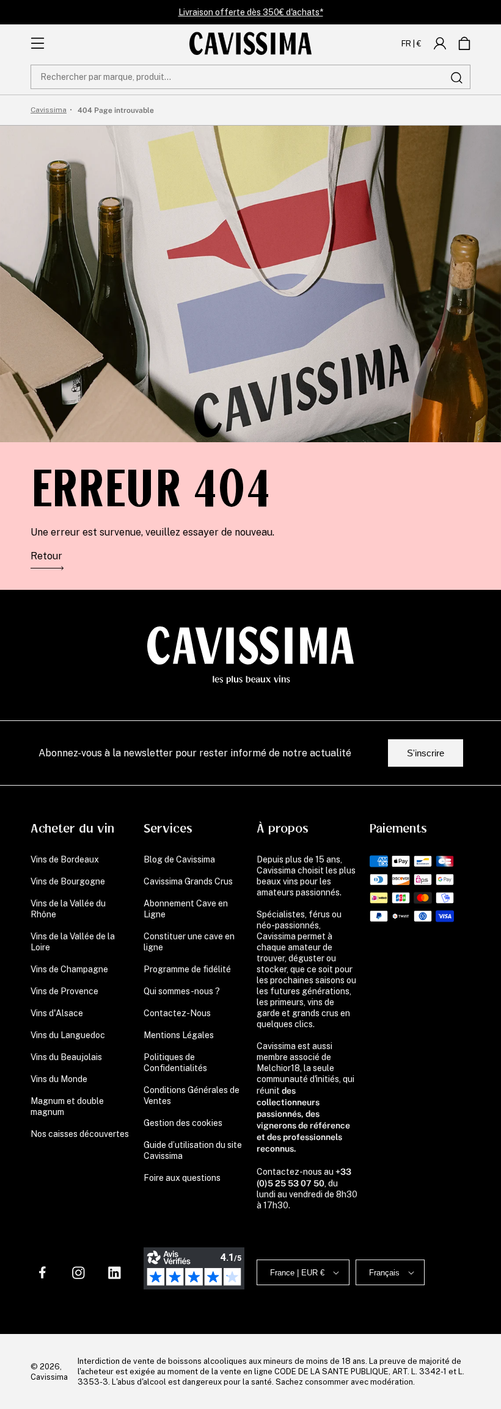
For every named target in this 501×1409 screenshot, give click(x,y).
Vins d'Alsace (57, 1013)
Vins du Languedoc (68, 1035)
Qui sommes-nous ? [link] (182, 991)
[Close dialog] (363, 1144)
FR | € (411, 43)
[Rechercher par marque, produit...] (456, 77)
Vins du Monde (59, 1079)
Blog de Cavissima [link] (179, 859)
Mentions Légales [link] (179, 1035)
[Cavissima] (250, 43)
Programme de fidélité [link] (187, 969)
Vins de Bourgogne (68, 881)
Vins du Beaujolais (66, 1057)
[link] (440, 43)
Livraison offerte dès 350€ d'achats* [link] (250, 12)
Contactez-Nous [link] (177, 1013)
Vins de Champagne (69, 969)
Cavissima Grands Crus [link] (188, 881)
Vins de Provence (64, 991)
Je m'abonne (256, 1332)
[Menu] (37, 43)
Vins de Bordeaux (65, 859)
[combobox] (250, 77)
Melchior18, (279, 1068)
